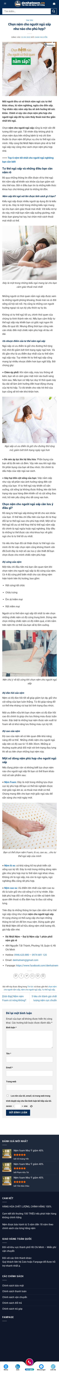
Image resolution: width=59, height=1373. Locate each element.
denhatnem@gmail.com (25, 960)
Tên (8, 1053)
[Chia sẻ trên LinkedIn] (43, 975)
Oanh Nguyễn (41, 37)
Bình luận (11, 1027)
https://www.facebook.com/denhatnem (37, 965)
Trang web (11, 1081)
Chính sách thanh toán (14, 1291)
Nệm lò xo (9, 865)
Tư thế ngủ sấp (48, 989)
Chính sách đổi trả (12, 1302)
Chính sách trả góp (12, 1308)
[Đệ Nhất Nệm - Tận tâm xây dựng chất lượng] (29, 3)
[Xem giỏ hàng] (54, 3)
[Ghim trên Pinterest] (37, 975)
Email (9, 1067)
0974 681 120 (39, 954)
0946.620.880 (21, 954)
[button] (5, 3)
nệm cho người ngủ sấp (31, 989)
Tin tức (29, 20)
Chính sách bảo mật (13, 1285)
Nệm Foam (10, 782)
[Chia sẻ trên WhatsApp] (15, 975)
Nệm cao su (10, 888)
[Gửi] (54, 11)
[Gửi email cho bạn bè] (32, 975)
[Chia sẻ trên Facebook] (21, 975)
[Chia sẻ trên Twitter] (26, 975)
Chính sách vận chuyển (14, 1297)
